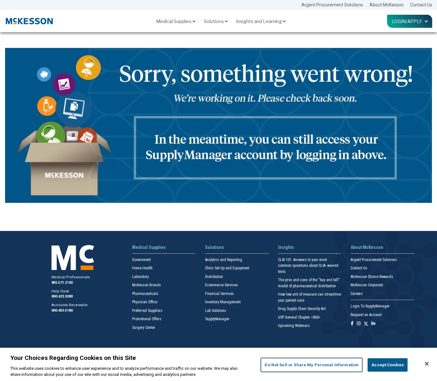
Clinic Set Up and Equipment (227, 268)
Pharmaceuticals (145, 293)
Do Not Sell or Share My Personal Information (312, 364)
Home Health (142, 268)
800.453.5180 (62, 310)
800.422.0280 (62, 296)
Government (141, 260)
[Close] (427, 364)
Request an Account (366, 315)
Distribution (214, 276)
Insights (286, 247)
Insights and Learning (259, 21)
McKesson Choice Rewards (372, 276)
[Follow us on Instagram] (359, 324)
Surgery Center (143, 327)
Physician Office (144, 302)
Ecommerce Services (221, 285)
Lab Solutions (215, 310)
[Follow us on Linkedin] (373, 324)
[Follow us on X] (366, 324)
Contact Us (421, 4)
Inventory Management (223, 302)
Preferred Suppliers (147, 310)
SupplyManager (217, 319)
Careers (357, 293)
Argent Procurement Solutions (332, 4)
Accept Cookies (387, 364)
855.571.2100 (62, 283)
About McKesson (386, 4)
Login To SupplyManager (370, 306)
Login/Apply (408, 21)
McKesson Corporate (367, 285)
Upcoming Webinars (294, 325)
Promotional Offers (146, 319)
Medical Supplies (174, 21)
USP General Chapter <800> (299, 317)
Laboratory (140, 276)
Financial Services (219, 293)
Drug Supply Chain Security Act (302, 308)
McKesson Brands (146, 285)
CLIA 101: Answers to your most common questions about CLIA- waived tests (308, 266)
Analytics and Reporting (223, 260)
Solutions (214, 21)
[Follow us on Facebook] (352, 324)
